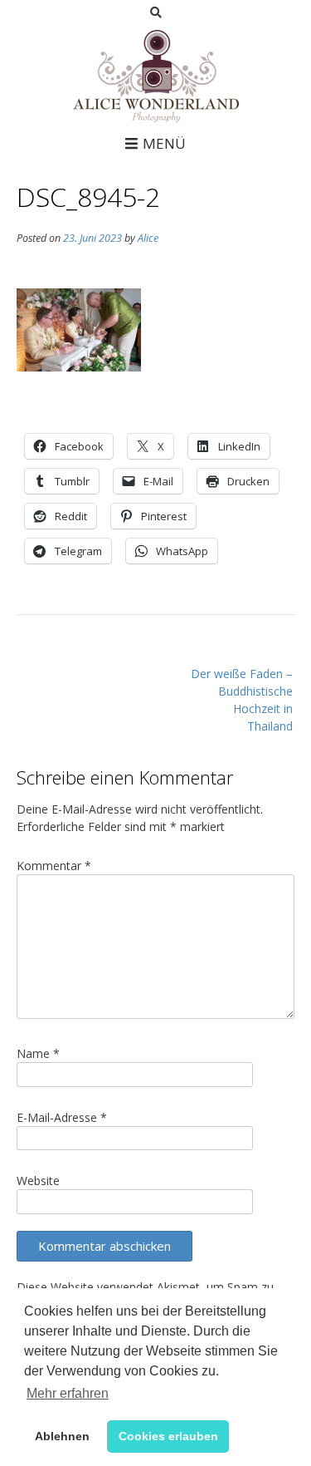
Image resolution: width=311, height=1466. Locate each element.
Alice (148, 238)
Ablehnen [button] (62, 1436)
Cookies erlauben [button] (168, 1436)
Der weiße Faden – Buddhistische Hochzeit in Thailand (242, 700)
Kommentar (54, 865)
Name (38, 1053)
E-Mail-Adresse (62, 1117)
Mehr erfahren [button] (68, 1393)
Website (38, 1180)
